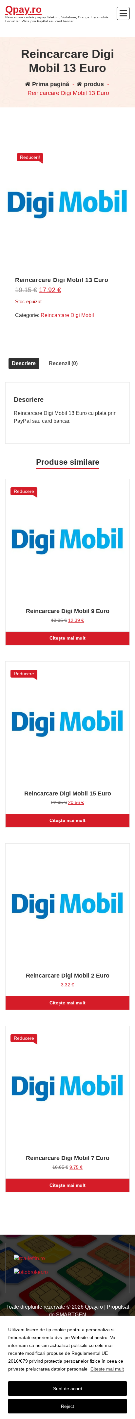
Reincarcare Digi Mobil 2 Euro (67, 975)
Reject (67, 1406)
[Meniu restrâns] (123, 13)
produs (93, 84)
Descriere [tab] (24, 363)
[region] (67, 1367)
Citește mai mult (67, 638)
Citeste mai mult (107, 1369)
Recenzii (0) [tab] (63, 363)
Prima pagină (49, 84)
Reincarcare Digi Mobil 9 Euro (67, 611)
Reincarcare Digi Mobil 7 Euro (67, 1158)
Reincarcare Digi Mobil (67, 315)
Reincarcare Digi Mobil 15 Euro (67, 793)
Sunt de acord (67, 1388)
